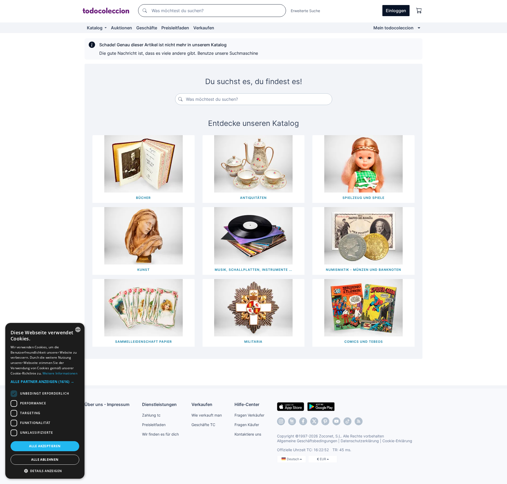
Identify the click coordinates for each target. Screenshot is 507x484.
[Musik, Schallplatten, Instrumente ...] (253, 235)
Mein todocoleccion (393, 27)
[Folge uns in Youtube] (336, 421)
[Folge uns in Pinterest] (325, 421)
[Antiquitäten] (253, 163)
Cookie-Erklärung (397, 441)
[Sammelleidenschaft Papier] (143, 307)
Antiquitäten (253, 198)
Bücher (143, 198)
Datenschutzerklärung (360, 441)
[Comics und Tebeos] (363, 307)
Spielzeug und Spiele (363, 198)
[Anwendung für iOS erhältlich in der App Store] (290, 406)
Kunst (143, 270)
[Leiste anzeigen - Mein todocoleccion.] (419, 27)
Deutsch (293, 459)
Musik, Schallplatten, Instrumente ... (253, 270)
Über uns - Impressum (106, 404)
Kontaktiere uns (247, 434)
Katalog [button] (95, 27)
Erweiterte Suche (305, 10)
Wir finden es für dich (160, 434)
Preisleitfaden (175, 27)
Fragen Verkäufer (249, 415)
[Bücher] (143, 163)
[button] (45, 381)
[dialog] (44, 401)
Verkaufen (203, 27)
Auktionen (121, 27)
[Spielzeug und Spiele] (363, 163)
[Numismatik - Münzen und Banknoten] (363, 235)
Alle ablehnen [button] (44, 459)
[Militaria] (253, 307)
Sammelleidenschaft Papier (143, 342)
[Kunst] (143, 235)
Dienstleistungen (159, 404)
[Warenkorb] (419, 10)
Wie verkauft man (206, 415)
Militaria (253, 342)
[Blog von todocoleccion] (359, 421)
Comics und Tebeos (363, 342)
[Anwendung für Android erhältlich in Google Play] (321, 406)
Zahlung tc (151, 415)
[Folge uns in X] (314, 421)
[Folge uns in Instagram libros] (292, 421)
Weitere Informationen (60, 373)
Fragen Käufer (246, 424)
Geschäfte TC (203, 424)
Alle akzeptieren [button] (44, 446)
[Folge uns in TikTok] (347, 421)
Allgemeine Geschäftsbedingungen (307, 441)
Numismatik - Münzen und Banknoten (363, 270)
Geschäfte (146, 27)
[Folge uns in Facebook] (303, 421)
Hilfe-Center (246, 404)
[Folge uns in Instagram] (281, 421)
